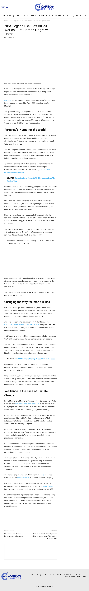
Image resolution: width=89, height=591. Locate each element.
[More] (26, 42)
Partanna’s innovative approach (27, 404)
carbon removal (23, 478)
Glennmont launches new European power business (13, 535)
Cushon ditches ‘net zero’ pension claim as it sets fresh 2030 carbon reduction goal (44, 536)
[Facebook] (6, 42)
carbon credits (47, 486)
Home (6, 21)
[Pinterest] (16, 42)
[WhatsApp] (21, 42)
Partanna (7, 100)
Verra (42, 475)
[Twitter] (11, 42)
